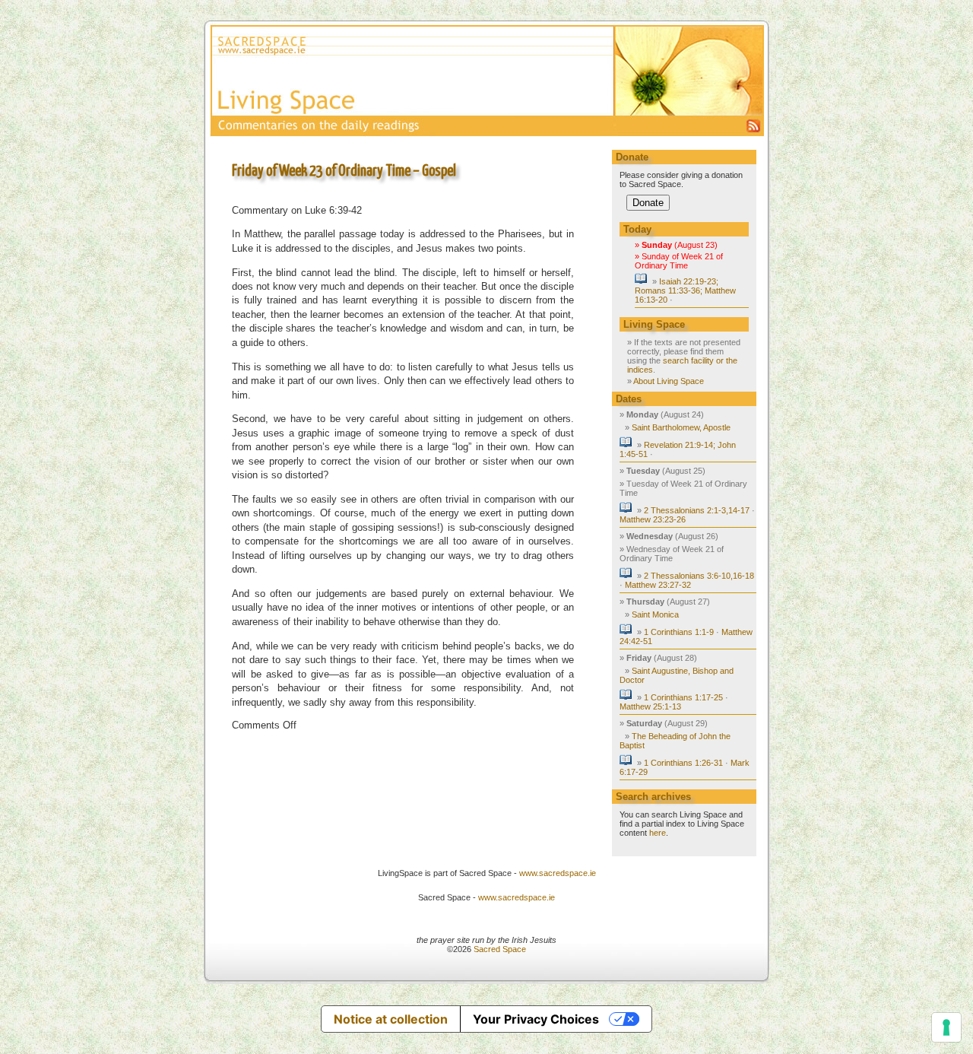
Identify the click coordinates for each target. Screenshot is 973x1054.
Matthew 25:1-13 (650, 706)
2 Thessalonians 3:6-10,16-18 (699, 575)
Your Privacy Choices (536, 1019)
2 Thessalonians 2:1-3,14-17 (697, 510)
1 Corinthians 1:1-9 (679, 632)
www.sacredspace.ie (557, 873)
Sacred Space (500, 949)
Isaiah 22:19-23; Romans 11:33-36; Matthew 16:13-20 (685, 290)
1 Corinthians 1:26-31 (683, 762)
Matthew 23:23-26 (653, 519)
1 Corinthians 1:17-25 (683, 697)
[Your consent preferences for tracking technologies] (946, 1027)
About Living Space (668, 381)
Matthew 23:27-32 (658, 584)
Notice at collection (391, 1019)
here (657, 832)
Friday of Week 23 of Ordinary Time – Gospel (344, 171)
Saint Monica (655, 614)
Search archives (653, 796)
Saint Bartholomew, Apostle (681, 427)
